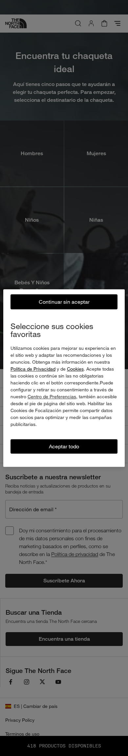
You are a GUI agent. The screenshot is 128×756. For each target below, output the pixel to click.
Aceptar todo (64, 446)
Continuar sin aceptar (64, 301)
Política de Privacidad (33, 369)
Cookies (75, 369)
